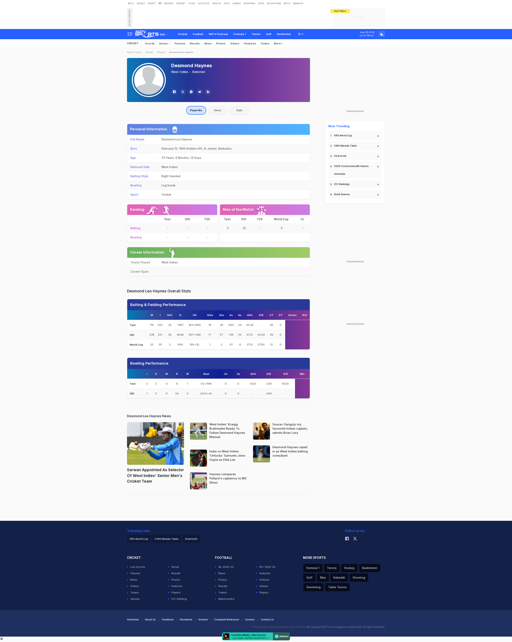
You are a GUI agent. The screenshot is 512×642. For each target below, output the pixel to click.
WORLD (141, 3)
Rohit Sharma (342, 194)
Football (198, 34)
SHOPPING (249, 3)
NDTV (131, 3)
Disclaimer (186, 619)
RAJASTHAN (274, 3)
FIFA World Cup (343, 135)
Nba (323, 577)
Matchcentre (226, 598)
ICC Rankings (342, 184)
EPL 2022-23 (267, 566)
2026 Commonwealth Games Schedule (351, 170)
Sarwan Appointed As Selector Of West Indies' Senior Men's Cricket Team (155, 476)
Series (164, 43)
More (278, 43)
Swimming (313, 587)
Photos (221, 43)
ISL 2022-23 (226, 566)
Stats (239, 110)
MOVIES (168, 3)
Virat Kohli (340, 155)
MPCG (287, 3)
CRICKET (181, 3)
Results (195, 43)
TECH (227, 3)
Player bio (196, 110)
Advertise (133, 619)
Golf (268, 34)
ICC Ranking (179, 598)
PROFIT (152, 3)
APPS (261, 3)
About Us (150, 619)
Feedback (168, 619)
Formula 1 (239, 34)
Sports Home (134, 52)
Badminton (284, 34)
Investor (203, 619)
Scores (150, 43)
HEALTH (216, 3)
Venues (135, 598)
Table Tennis (337, 587)
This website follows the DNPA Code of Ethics (279, 626)
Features (250, 43)
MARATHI (298, 3)
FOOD (191, 3)
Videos (235, 43)
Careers (250, 619)
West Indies (179, 72)
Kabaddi (339, 577)
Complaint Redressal (226, 619)
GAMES (236, 3)
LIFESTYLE (203, 3)
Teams (265, 43)
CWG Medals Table (345, 145)
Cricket (182, 34)
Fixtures (180, 43)
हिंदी (160, 3)
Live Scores (137, 566)
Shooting (359, 577)
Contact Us (267, 619)
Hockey (349, 568)
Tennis (255, 34)
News (208, 43)
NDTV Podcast (218, 34)
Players (161, 52)
